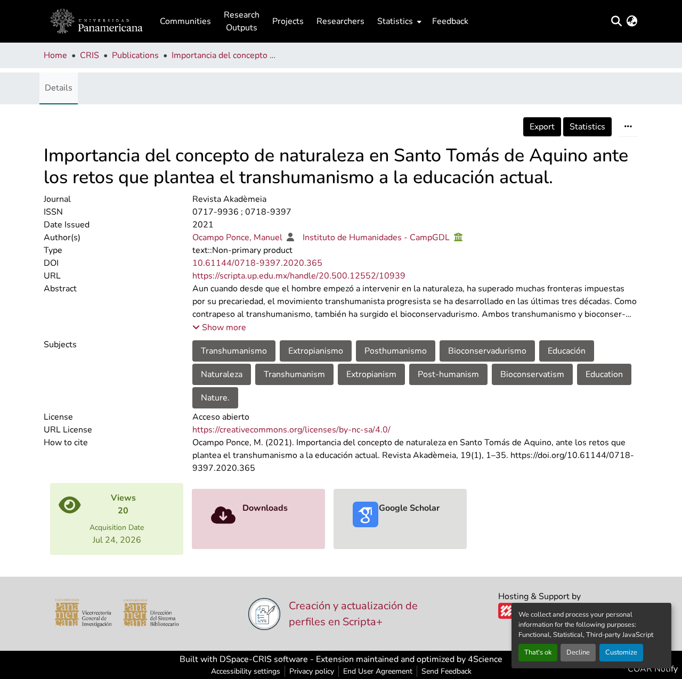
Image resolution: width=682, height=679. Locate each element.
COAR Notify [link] (652, 669)
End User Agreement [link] (377, 671)
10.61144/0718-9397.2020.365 (257, 263)
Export (542, 127)
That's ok (537, 652)
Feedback (450, 21)
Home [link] (55, 55)
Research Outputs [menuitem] (241, 21)
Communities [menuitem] (185, 21)
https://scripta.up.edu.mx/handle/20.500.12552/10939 (298, 276)
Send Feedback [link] (446, 671)
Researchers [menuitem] (340, 21)
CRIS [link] (89, 55)
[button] (96, 21)
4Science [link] (485, 659)
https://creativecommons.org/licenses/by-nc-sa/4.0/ (291, 430)
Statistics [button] (395, 21)
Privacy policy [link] (311, 671)
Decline (578, 652)
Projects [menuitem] (288, 21)
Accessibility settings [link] (245, 671)
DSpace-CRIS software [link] (264, 659)
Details (58, 88)
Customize (621, 652)
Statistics (587, 127)
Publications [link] (135, 55)
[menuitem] (398, 21)
